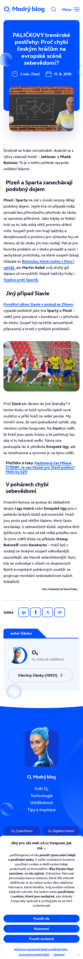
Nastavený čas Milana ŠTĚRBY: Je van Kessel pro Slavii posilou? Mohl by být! (40, 467)
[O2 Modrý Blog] (24, 9)
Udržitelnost (41, 803)
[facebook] (35, 612)
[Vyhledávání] (53, 9)
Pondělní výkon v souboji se (38, 304)
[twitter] (47, 612)
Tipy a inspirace (41, 810)
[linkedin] (23, 612)
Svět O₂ (41, 789)
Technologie (41, 796)
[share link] (59, 612)
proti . (21, 279)
